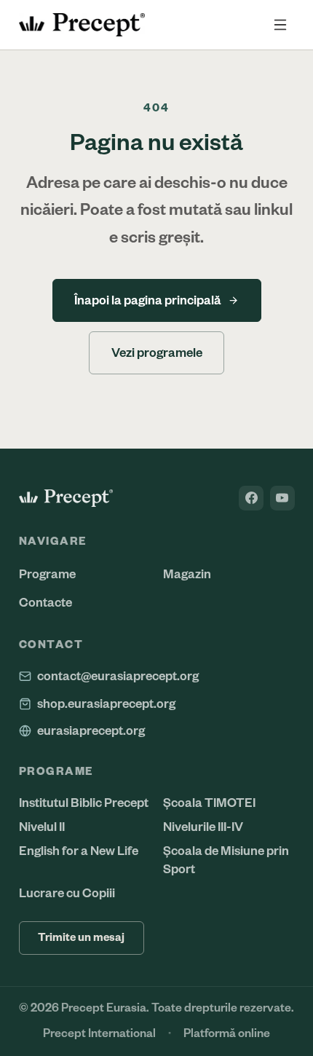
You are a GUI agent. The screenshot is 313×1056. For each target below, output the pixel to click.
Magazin (187, 574)
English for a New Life (78, 851)
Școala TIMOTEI (209, 803)
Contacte (45, 603)
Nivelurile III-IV (203, 827)
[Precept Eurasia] (66, 498)
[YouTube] (282, 498)
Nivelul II (42, 827)
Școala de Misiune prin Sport (226, 860)
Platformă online (226, 1033)
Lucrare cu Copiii (67, 893)
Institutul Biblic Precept (83, 803)
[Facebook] (251, 498)
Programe (47, 574)
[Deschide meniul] (280, 25)
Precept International (99, 1033)
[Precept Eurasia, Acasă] (82, 24)
